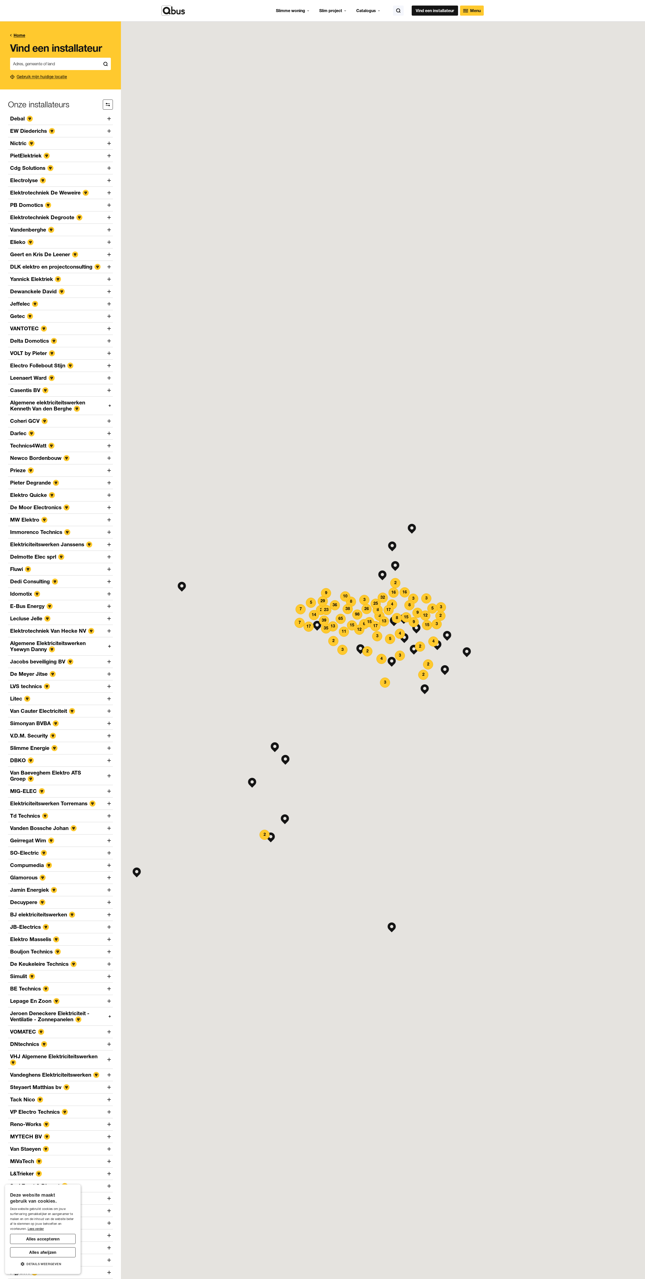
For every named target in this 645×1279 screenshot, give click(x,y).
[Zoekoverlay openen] (398, 11)
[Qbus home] (173, 11)
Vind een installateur (435, 10)
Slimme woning (290, 10)
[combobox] (55, 64)
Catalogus (366, 10)
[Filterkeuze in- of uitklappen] (108, 105)
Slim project (330, 10)
